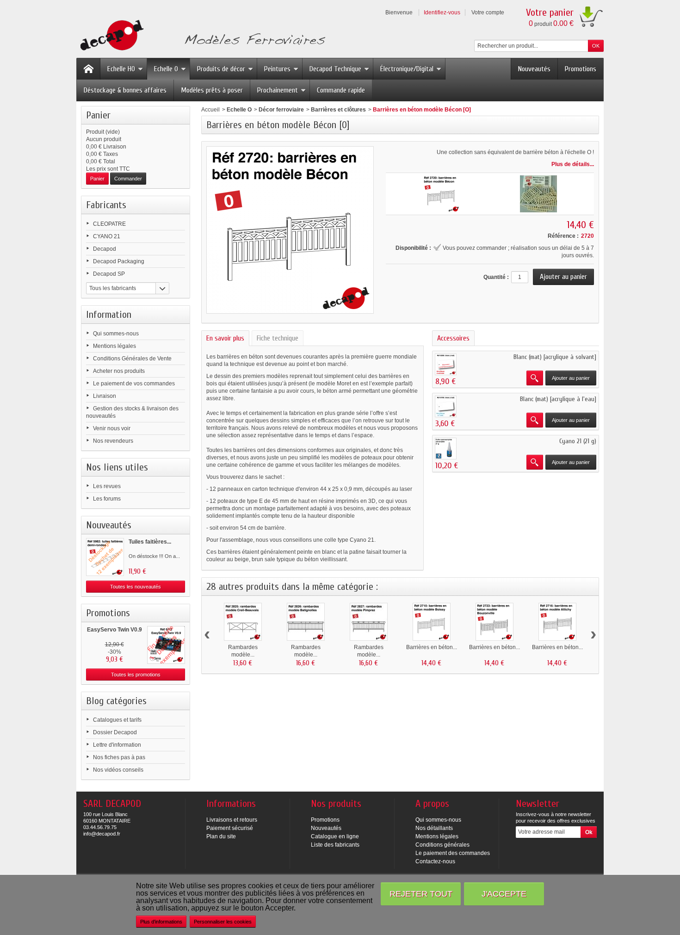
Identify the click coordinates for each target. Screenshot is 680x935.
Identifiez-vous (442, 12)
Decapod (104, 249)
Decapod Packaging (118, 261)
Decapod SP (109, 274)
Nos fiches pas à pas (119, 757)
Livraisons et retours (231, 820)
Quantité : (496, 277)
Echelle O (166, 69)
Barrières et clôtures (338, 109)
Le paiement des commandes (452, 853)
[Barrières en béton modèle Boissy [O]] (431, 621)
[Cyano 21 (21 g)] (446, 448)
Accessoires (453, 338)
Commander (128, 178)
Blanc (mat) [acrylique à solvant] (554, 357)
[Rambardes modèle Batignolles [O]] (305, 621)
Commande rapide (341, 90)
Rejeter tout (420, 893)
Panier (98, 115)
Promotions (580, 69)
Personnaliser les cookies (223, 921)
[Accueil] (88, 69)
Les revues (107, 486)
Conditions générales (442, 845)
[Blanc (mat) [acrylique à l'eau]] (446, 406)
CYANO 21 (106, 236)
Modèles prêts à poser (212, 90)
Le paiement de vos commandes (134, 383)
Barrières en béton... (431, 647)
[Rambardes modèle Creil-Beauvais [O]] (242, 621)
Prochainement (277, 90)
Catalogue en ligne (335, 836)
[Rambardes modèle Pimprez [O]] (368, 621)
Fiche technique (277, 338)
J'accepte (504, 893)
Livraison (104, 396)
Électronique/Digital (406, 69)
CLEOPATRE (109, 224)
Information (108, 315)
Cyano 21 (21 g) (577, 441)
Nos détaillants (434, 828)
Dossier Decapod (115, 732)
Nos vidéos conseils (118, 770)
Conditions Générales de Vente (132, 358)
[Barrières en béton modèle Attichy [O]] (557, 621)
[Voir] (534, 378)
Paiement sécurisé (229, 828)
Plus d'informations (161, 921)
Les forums (107, 498)
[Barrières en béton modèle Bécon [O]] (441, 193)
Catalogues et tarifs (117, 720)
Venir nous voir (111, 428)
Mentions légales (114, 346)
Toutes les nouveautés (135, 586)
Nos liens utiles (117, 467)
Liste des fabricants (335, 845)
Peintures (277, 69)
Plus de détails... (572, 164)
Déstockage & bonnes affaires (125, 90)
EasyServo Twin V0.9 (114, 629)
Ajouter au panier (571, 378)
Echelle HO (121, 69)
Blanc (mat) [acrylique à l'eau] (558, 399)
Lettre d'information (117, 745)
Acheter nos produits (119, 371)
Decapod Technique (335, 69)
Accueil (210, 109)
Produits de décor (221, 69)
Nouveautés (534, 69)
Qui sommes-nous (116, 333)
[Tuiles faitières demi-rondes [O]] (105, 557)
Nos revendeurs (113, 441)
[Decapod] (201, 36)
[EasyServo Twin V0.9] (166, 645)
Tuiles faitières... (150, 542)
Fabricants (106, 205)
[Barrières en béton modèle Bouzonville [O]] (494, 621)
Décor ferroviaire (281, 109)
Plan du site (221, 836)
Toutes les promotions (136, 674)
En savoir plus (225, 338)
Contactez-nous (435, 861)
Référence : (563, 236)
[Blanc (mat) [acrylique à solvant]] (446, 364)
